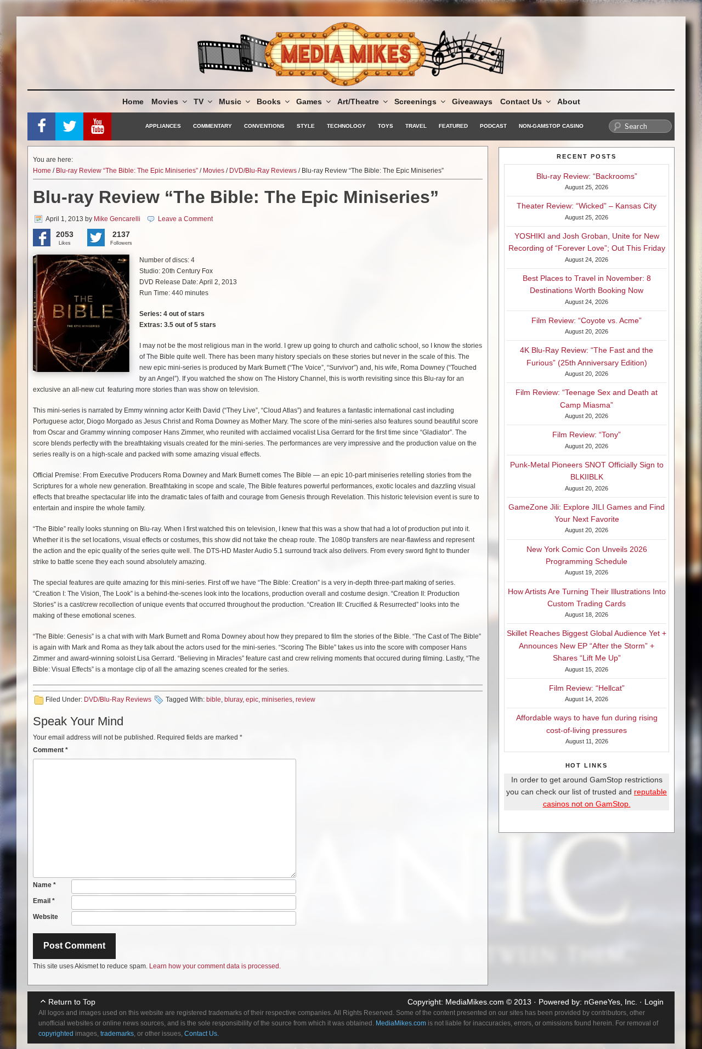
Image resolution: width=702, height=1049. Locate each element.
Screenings (415, 101)
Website (45, 917)
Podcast (493, 126)
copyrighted (55, 1033)
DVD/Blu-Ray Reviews (263, 170)
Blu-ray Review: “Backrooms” (586, 176)
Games (309, 101)
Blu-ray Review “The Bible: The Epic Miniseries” (127, 170)
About (568, 101)
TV (198, 101)
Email (44, 901)
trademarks (117, 1033)
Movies (164, 101)
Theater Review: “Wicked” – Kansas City (586, 205)
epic (252, 699)
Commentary (212, 126)
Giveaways (472, 101)
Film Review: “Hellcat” (587, 688)
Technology (346, 126)
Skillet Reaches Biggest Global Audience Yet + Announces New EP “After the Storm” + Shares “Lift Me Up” (586, 645)
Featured (453, 126)
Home (133, 101)
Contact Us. (201, 1033)
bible (213, 699)
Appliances (163, 126)
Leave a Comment (185, 219)
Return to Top (71, 1001)
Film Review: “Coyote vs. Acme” (586, 320)
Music (230, 101)
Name (44, 885)
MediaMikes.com (474, 1001)
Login (654, 1001)
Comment (50, 750)
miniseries (277, 699)
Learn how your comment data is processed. (215, 966)
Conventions (264, 126)
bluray (233, 699)
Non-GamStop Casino (551, 126)
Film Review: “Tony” (586, 434)
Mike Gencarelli (117, 219)
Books (269, 101)
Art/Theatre (358, 101)
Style (306, 126)
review (305, 699)
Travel (416, 126)
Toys (385, 126)
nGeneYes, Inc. (610, 1001)
